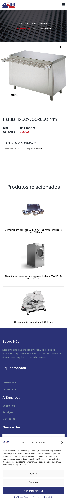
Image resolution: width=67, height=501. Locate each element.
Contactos (9, 418)
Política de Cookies (22, 497)
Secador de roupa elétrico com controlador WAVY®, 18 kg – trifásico (33, 276)
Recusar (33, 482)
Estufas (27, 28)
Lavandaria (9, 382)
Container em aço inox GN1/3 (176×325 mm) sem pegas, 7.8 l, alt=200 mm (33, 230)
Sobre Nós (8, 405)
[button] (62, 442)
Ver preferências (33, 490)
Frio (4, 376)
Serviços (7, 412)
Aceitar (33, 473)
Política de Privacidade (43, 497)
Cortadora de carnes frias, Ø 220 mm (33, 322)
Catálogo (19, 28)
